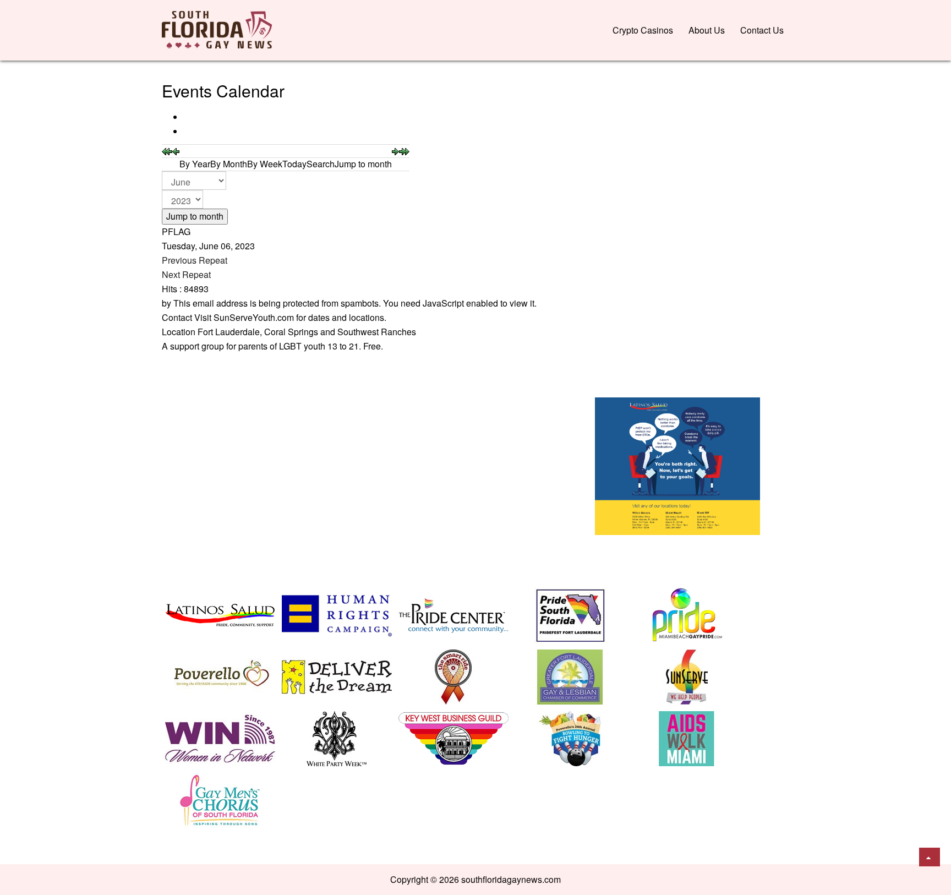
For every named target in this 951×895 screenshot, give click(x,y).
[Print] (185, 117)
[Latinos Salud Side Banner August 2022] (677, 465)
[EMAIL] (185, 131)
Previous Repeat (194, 260)
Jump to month (194, 216)
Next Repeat (186, 274)
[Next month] (404, 150)
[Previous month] (167, 150)
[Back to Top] (929, 857)
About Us (706, 30)
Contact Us (762, 30)
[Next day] (395, 150)
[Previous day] (175, 150)
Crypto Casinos (643, 30)
